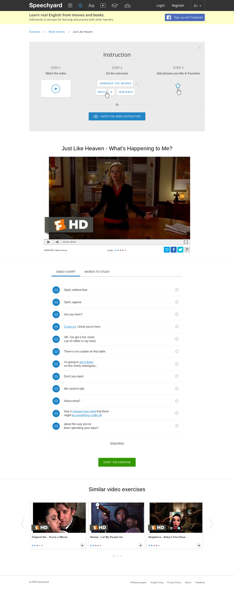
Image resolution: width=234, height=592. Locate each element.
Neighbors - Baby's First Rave (167, 537)
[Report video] (187, 250)
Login (160, 6)
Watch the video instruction (121, 116)
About (188, 582)
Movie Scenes (57, 31)
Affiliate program (138, 582)
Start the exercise (117, 462)
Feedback (200, 582)
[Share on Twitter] (180, 250)
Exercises (34, 31)
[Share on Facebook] (174, 250)
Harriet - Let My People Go (106, 537)
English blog (157, 582)
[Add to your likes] (167, 250)
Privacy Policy (174, 582)
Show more (117, 443)
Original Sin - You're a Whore (49, 537)
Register (178, 6)
